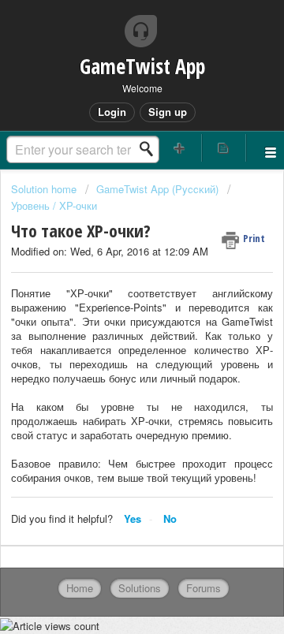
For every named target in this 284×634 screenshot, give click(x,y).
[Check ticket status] (224, 148)
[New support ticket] (180, 148)
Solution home (45, 188)
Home (79, 587)
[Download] (112, 302)
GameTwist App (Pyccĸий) (157, 188)
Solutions (139, 587)
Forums (203, 587)
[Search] (151, 149)
